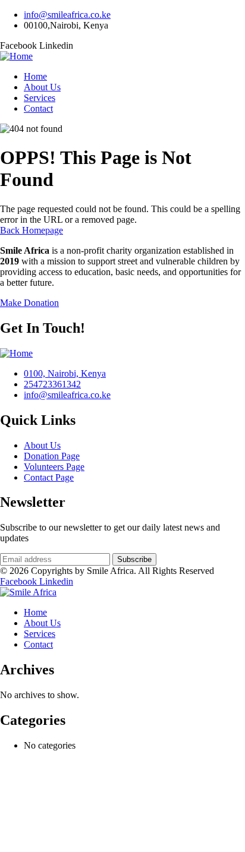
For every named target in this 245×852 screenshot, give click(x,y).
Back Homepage (31, 230)
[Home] (16, 56)
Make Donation (29, 303)
